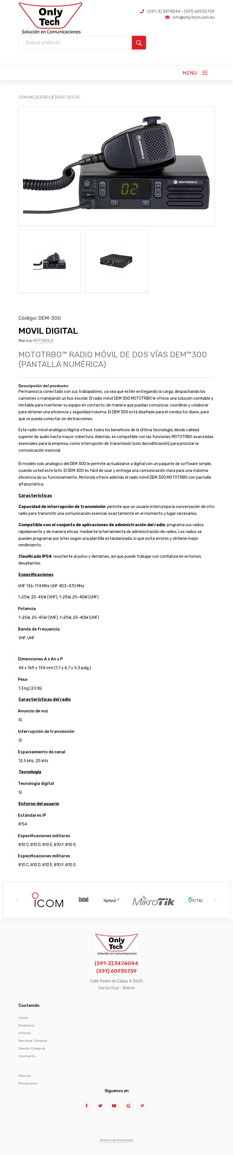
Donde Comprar (31, 1048)
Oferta (24, 1033)
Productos (27, 1083)
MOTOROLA (43, 340)
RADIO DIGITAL (67, 97)
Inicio (23, 1018)
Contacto (27, 1056)
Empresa (26, 1025)
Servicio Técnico (32, 1041)
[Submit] (139, 42)
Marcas (24, 1076)
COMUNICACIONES (34, 97)
